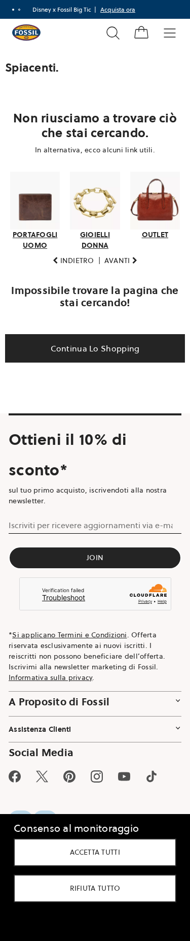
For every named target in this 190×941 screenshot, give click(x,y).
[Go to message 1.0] (13, 10)
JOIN (91, 554)
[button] (70, 257)
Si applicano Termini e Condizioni (69, 632)
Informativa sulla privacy (50, 674)
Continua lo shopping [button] (91, 345)
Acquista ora (117, 9)
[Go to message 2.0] (19, 10)
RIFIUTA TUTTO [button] (91, 888)
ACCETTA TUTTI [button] (91, 852)
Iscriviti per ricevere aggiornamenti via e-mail (87, 522)
